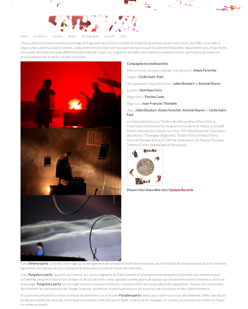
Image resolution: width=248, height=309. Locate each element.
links (123, 36)
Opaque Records (180, 190)
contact (109, 36)
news (24, 36)
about (72, 36)
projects (39, 36)
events (57, 36)
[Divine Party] (145, 167)
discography (90, 36)
